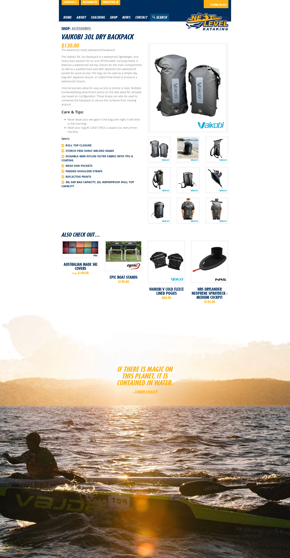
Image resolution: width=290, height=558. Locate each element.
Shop (65, 28)
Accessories (81, 28)
